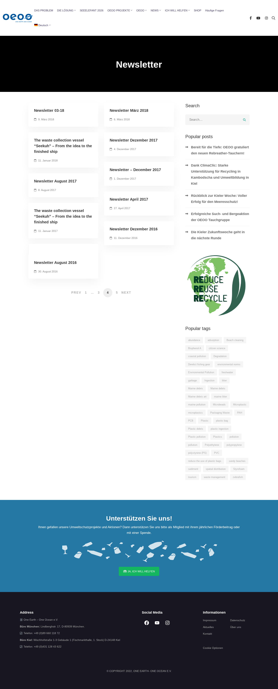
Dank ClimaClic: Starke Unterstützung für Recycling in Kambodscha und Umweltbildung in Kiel (220, 174)
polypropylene (234, 444)
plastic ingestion (219, 428)
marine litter (220, 396)
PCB (190, 420)
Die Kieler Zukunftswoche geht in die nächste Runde (218, 235)
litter (224, 380)
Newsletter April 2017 (129, 199)
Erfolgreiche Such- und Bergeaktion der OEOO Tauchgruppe (220, 217)
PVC (216, 452)
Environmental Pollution (201, 372)
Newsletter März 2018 (129, 110)
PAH (239, 412)
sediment (193, 469)
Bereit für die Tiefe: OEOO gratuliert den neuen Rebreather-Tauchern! (220, 150)
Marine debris (195, 388)
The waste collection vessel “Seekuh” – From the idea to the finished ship (63, 146)
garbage (192, 380)
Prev (76, 292)
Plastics (217, 436)
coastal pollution (197, 356)
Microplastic (239, 404)
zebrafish (238, 477)
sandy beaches (237, 461)
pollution (234, 436)
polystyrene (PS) (197, 452)
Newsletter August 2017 (55, 181)
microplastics (195, 412)
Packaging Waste (220, 412)
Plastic (204, 420)
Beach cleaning (235, 340)
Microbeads (219, 404)
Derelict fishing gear (199, 364)
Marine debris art (197, 396)
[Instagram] (266, 18)
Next (126, 292)
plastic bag (222, 420)
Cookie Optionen (213, 647)
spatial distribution (216, 469)
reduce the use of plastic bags (204, 461)
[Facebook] (251, 18)
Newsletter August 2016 (55, 262)
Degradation (220, 356)
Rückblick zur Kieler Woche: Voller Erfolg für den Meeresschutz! (219, 199)
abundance (194, 340)
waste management (214, 477)
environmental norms (228, 364)
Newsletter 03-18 (49, 110)
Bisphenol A (194, 348)
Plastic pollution (197, 436)
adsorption (213, 340)
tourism (192, 477)
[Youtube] (258, 18)
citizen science (217, 348)
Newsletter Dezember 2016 (134, 229)
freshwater (227, 372)
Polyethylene (212, 444)
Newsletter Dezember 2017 (134, 140)
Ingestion (209, 380)
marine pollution (196, 404)
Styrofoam (239, 469)
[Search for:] (217, 119)
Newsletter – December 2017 (135, 170)
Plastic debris (195, 428)
